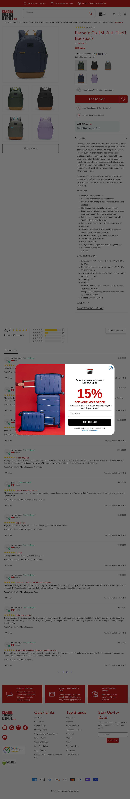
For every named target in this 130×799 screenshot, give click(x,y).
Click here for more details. (90, 430)
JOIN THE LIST (90, 422)
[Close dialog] (111, 368)
